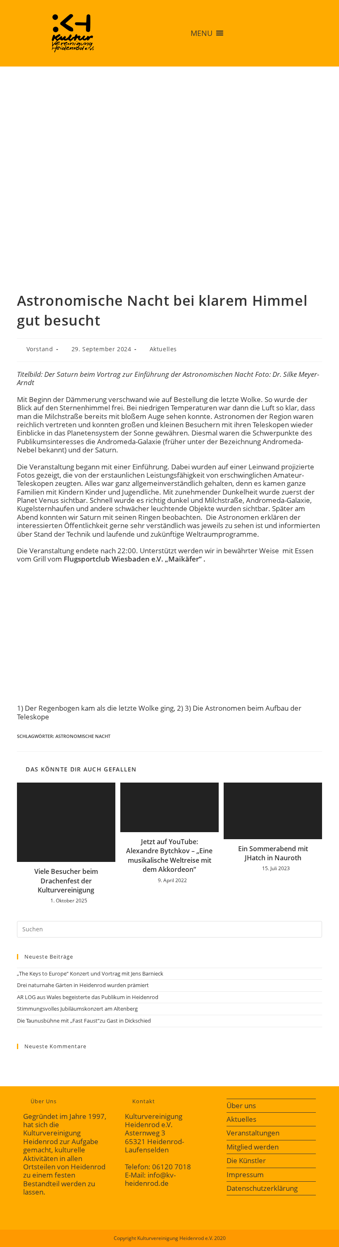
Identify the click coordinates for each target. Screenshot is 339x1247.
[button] (201, 33)
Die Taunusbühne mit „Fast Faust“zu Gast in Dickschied (84, 1020)
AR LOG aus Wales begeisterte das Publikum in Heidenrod (87, 997)
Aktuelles (163, 349)
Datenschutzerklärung (262, 1188)
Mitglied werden (253, 1147)
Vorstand (39, 349)
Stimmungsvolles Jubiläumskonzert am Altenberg (77, 1008)
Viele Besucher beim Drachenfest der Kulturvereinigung (66, 881)
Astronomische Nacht (82, 736)
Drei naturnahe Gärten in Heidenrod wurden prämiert (83, 985)
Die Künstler (246, 1160)
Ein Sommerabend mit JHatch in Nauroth (273, 853)
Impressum (245, 1174)
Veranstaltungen (253, 1133)
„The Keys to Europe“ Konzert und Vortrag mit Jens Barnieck (90, 973)
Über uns (241, 1105)
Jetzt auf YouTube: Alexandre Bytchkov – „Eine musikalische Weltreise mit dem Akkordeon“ (169, 855)
